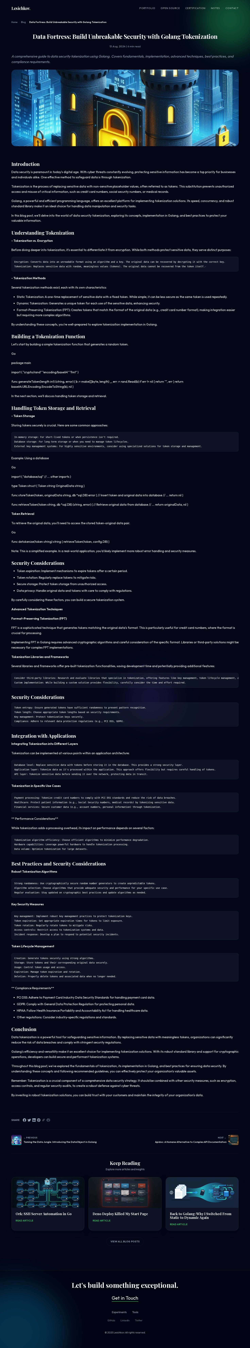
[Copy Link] (43, 1120)
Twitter (139, 1320)
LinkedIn (125, 1320)
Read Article (24, 1220)
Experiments (119, 1312)
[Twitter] (29, 1120)
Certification (195, 8)
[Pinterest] (38, 1120)
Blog (23, 22)
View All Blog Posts (125, 1241)
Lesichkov (20, 8)
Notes (215, 8)
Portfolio (147, 8)
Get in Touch (125, 1298)
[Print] (48, 1120)
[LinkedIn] (34, 1120)
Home (14, 22)
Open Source (170, 8)
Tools (135, 1312)
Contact (232, 8)
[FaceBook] (24, 1120)
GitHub (111, 1320)
